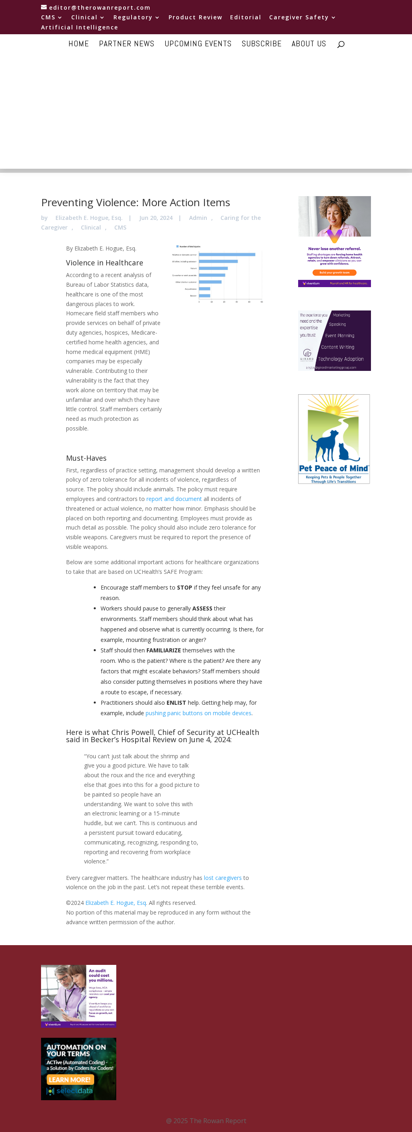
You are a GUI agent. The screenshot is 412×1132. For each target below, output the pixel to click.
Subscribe (262, 45)
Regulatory (133, 17)
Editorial (246, 17)
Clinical (84, 17)
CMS (48, 17)
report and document (174, 499)
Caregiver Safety (299, 17)
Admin (198, 217)
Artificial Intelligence (79, 28)
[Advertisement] (206, 112)
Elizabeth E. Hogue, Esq (115, 902)
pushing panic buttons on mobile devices (198, 713)
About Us (309, 45)
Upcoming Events (198, 45)
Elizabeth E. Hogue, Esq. (89, 217)
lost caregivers (223, 878)
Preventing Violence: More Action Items (135, 202)
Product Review (195, 17)
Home (78, 45)
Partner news (126, 45)
